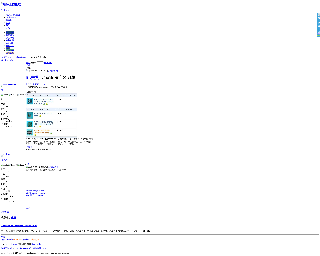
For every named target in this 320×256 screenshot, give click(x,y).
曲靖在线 (10, 53)
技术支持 (44, 84)
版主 (3, 90)
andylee (7, 154)
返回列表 (5, 60)
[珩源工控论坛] (11, 4)
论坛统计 (37, 248)
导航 (8, 28)
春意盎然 (10, 46)
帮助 (8, 25)
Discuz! (14, 244)
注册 (3, 10)
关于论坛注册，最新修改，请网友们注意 (19, 226)
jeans (8, 48)
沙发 (28, 164)
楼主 (28, 63)
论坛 (8, 23)
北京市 (29, 84)
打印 (28, 65)
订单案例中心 (21, 57)
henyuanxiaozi (10, 84)
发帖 (12, 60)
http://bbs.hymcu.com (34, 195)
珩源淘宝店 (11, 17)
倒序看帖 (48, 63)
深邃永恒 (10, 38)
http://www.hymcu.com (35, 191)
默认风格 (10, 32)
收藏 (28, 147)
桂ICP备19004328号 (23, 248)
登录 (8, 10)
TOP (28, 208)
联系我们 (10, 20)
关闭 (13, 217)
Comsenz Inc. (36, 244)
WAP (44, 248)
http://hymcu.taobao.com (35, 193)
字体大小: (30, 68)
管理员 (4, 160)
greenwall (10, 50)
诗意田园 (10, 43)
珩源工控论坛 (7, 57)
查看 (3, 237)
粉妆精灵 (10, 40)
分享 (32, 147)
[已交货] (33, 77)
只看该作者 (53, 71)
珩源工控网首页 (13, 15)
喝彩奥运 (10, 35)
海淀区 (36, 84)
